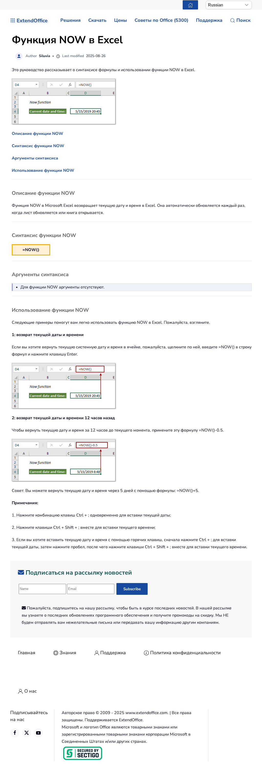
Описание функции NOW (37, 133)
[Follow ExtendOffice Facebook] (14, 732)
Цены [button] (120, 20)
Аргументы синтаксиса (35, 158)
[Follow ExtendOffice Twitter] (26, 732)
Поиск (243, 20)
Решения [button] (70, 20)
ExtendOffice (32, 20)
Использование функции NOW (43, 170)
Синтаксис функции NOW (38, 146)
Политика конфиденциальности (185, 653)
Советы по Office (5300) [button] (161, 20)
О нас (30, 691)
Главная (26, 653)
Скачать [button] (97, 20)
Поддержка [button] (209, 20)
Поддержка (113, 653)
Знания (68, 653)
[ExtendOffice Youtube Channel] (38, 732)
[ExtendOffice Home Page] (190, 4)
